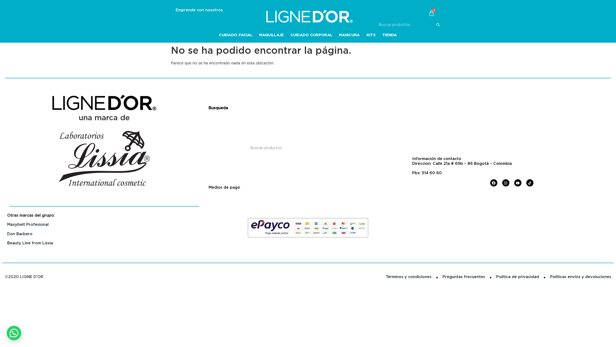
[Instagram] (505, 183)
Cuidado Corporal (311, 35)
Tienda (389, 35)
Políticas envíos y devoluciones (580, 276)
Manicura (349, 35)
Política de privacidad (517, 276)
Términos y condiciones (408, 276)
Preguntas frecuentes (464, 276)
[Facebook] (493, 183)
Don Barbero (19, 234)
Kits (371, 35)
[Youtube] (517, 183)
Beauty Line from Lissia (30, 243)
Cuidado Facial (235, 35)
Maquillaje (271, 35)
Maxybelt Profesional (28, 224)
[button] (14, 333)
